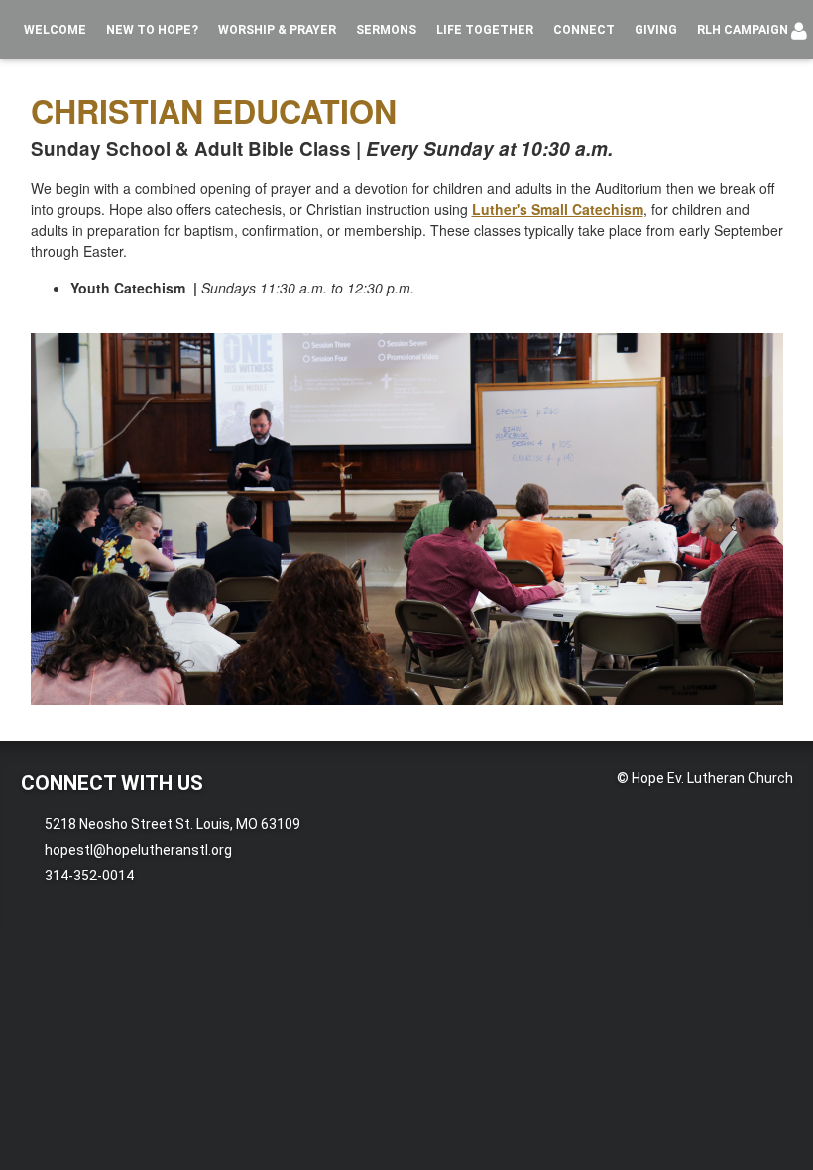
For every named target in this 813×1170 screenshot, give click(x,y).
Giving (656, 30)
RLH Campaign (742, 30)
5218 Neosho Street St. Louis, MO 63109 (172, 824)
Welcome (55, 30)
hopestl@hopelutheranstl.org (138, 850)
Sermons (386, 30)
